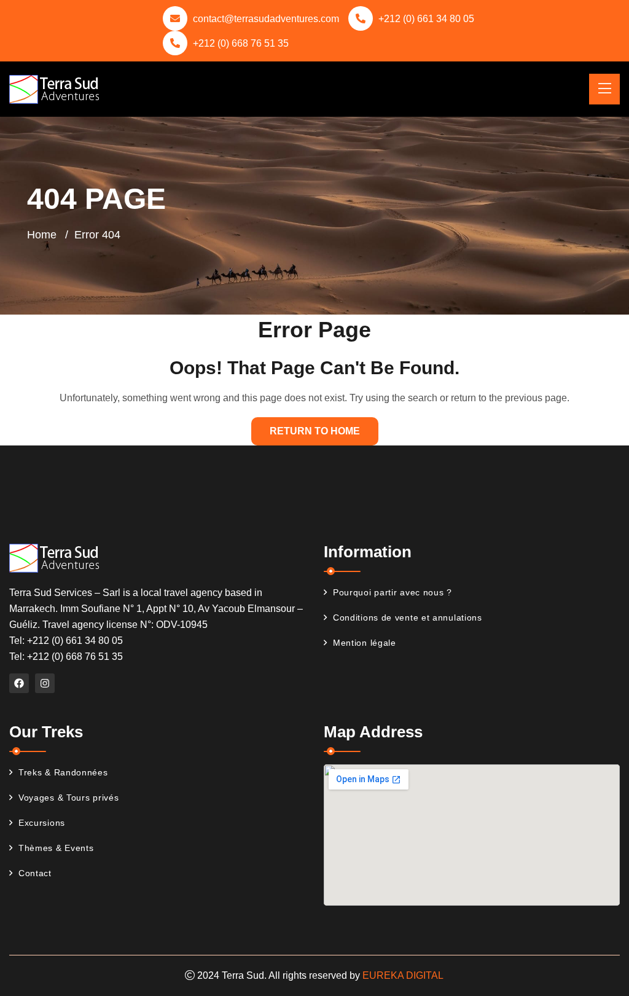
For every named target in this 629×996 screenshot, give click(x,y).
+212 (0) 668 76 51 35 (241, 43)
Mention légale (364, 643)
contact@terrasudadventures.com (266, 19)
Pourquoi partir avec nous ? (392, 592)
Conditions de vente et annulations (407, 617)
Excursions (41, 823)
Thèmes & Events (56, 848)
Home (42, 235)
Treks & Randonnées (63, 772)
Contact (35, 873)
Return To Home (315, 431)
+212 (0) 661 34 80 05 (426, 19)
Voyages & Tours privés (68, 797)
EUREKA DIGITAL (402, 975)
